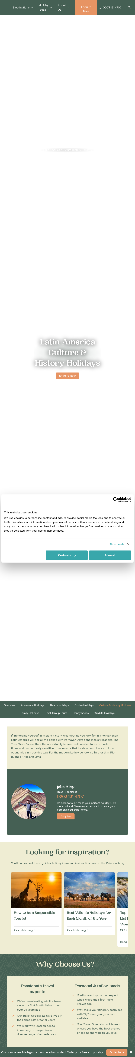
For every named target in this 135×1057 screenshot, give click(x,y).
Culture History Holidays (77, 150)
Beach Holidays (59, 705)
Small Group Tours (56, 713)
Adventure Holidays (32, 705)
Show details (116, 544)
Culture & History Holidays (115, 705)
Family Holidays (30, 713)
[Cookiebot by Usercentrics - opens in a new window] (115, 499)
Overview (9, 705)
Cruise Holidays (84, 705)
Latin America (51, 150)
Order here (117, 1052)
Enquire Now (67, 375)
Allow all (110, 555)
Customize (64, 555)
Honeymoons (81, 713)
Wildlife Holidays (104, 713)
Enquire (66, 816)
